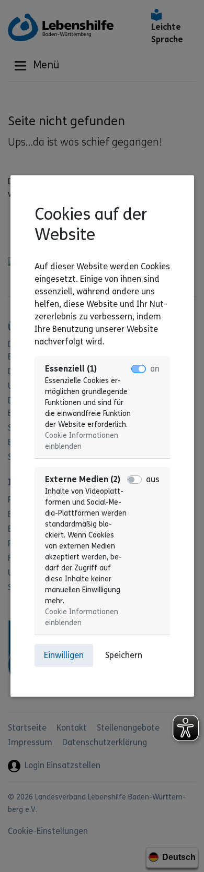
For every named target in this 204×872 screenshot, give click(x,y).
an (155, 369)
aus (153, 479)
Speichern (123, 655)
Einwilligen (64, 655)
